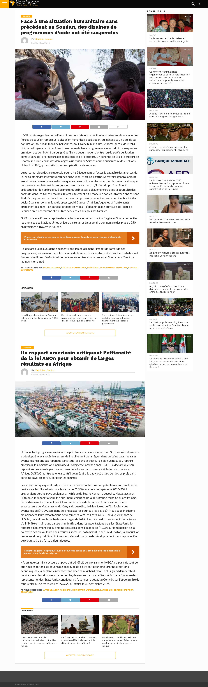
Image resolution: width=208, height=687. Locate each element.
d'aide (46, 268)
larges (104, 590)
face (68, 268)
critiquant (78, 590)
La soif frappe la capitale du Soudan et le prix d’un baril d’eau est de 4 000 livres (39, 318)
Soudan (132, 268)
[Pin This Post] (80, 125)
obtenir (118, 590)
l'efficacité (92, 590)
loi (111, 590)
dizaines (55, 268)
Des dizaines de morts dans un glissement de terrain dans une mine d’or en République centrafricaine (79, 318)
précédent (93, 268)
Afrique (47, 590)
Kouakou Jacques (43, 39)
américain (65, 590)
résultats (26, 592)
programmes (107, 268)
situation (121, 268)
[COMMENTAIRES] (118, 125)
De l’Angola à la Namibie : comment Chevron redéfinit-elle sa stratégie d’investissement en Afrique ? (79, 640)
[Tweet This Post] (60, 125)
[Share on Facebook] (41, 125)
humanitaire (79, 268)
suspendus (27, 270)
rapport (128, 590)
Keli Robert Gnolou (44, 370)
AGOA (56, 590)
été (63, 268)
